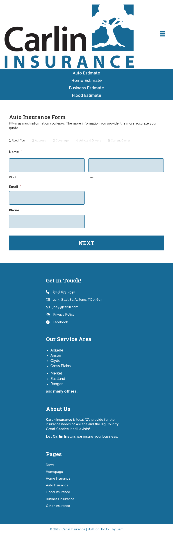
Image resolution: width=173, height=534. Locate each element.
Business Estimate (86, 88)
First (12, 177)
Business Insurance (60, 499)
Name (15, 152)
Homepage (54, 472)
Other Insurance (58, 506)
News (50, 465)
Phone (14, 210)
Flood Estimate (86, 95)
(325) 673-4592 (64, 292)
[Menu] (162, 33)
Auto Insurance (57, 485)
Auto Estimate (86, 73)
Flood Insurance (58, 492)
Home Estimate (86, 80)
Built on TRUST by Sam (105, 529)
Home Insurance (58, 478)
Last (92, 177)
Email (15, 187)
